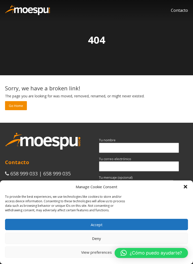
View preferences (96, 252)
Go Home (16, 105)
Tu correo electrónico (115, 159)
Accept (97, 224)
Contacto (179, 10)
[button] (185, 186)
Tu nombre (107, 140)
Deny (96, 238)
